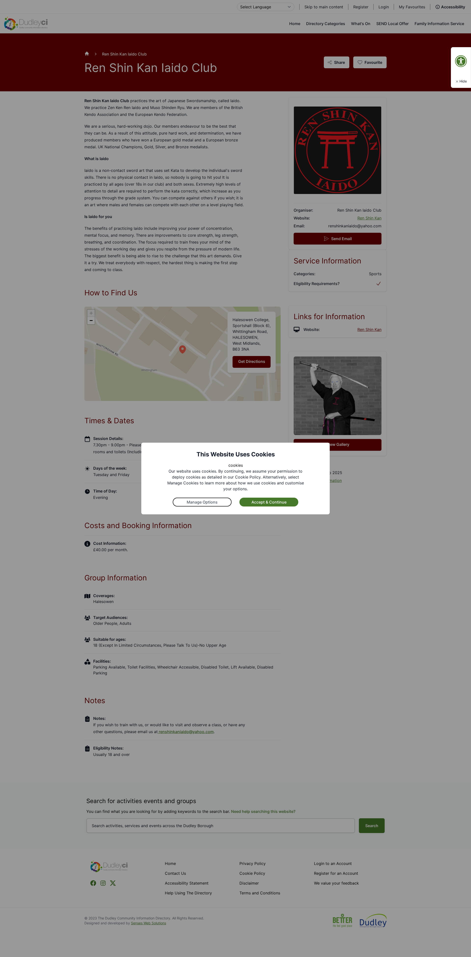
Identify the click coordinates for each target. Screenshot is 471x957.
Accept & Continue (269, 502)
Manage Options (202, 502)
